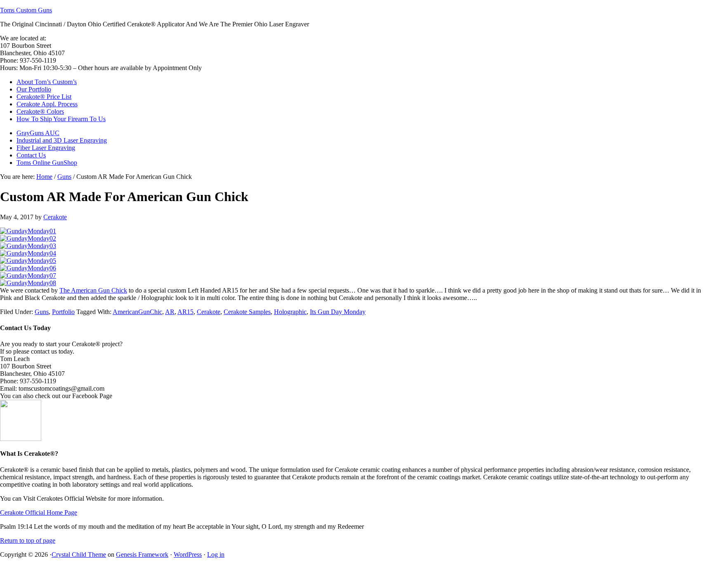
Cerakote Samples (247, 311)
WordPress (188, 554)
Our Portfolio (34, 89)
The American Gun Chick (93, 290)
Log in (215, 554)
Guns (42, 311)
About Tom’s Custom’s (47, 81)
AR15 (185, 311)
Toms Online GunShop (47, 162)
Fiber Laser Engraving (46, 147)
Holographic (290, 311)
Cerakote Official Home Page (38, 512)
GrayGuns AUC (38, 132)
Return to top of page (27, 540)
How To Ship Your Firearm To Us (61, 118)
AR (170, 311)
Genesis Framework (142, 554)
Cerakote (55, 216)
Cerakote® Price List (44, 96)
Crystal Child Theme (79, 554)
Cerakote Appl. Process (47, 104)
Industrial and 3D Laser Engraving (62, 140)
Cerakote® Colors (40, 111)
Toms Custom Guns (26, 10)
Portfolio (63, 311)
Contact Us (31, 155)
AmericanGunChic (137, 311)
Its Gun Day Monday (338, 311)
